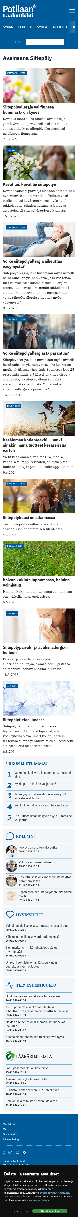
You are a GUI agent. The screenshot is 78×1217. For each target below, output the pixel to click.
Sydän (8, 27)
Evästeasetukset (20, 1211)
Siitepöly (12, 150)
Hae (18, 42)
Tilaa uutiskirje (11, 1139)
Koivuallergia (14, 545)
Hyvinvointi (13, 406)
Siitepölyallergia (16, 73)
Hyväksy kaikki (50, 1211)
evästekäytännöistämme (54, 1192)
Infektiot (60, 27)
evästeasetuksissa (38, 1200)
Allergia (11, 685)
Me (5, 1129)
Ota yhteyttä (10, 1134)
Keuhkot (25, 27)
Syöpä (42, 27)
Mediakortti (10, 1124)
